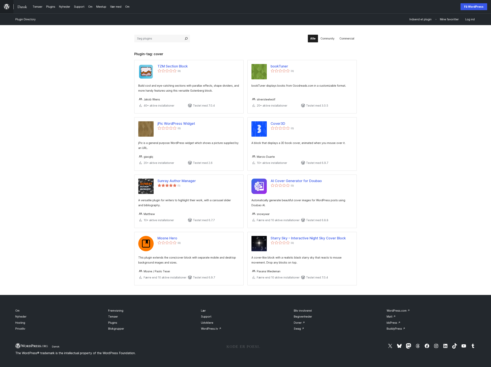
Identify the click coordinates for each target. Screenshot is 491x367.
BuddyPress (396, 328)
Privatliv (20, 328)
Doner (299, 322)
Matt (391, 316)
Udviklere (207, 322)
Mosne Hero (167, 238)
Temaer (113, 316)
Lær (203, 310)
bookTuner (279, 66)
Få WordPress (474, 6)
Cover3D (278, 124)
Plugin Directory (25, 19)
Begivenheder (303, 316)
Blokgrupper (116, 328)
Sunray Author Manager (176, 181)
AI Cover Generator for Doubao (296, 181)
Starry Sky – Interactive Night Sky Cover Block (308, 238)
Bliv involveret (303, 310)
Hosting (20, 322)
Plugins (112, 322)
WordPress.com (398, 310)
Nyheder (20, 316)
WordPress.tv (211, 328)
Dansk (55, 346)
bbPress (393, 322)
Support (206, 316)
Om (17, 310)
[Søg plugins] (186, 38)
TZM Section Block (172, 66)
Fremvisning (115, 310)
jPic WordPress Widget (176, 124)
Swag (299, 328)
